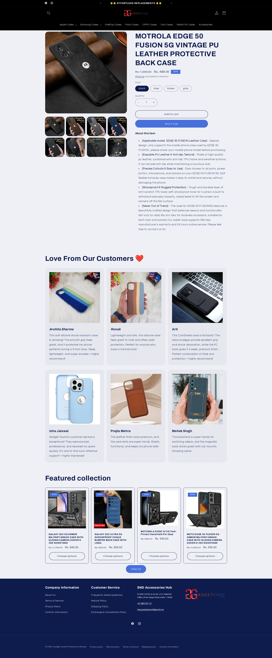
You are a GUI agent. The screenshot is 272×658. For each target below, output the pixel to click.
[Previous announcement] (100, 3)
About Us (50, 595)
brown (171, 88)
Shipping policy (149, 647)
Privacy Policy (53, 606)
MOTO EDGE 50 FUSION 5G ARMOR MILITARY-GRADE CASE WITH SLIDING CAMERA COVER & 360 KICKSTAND (204, 538)
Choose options (67, 556)
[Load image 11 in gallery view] (117, 147)
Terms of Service (54, 601)
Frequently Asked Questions (106, 595)
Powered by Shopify (77, 647)
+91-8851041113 (144, 603)
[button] (48, 13)
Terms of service (131, 647)
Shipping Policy (99, 606)
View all (136, 569)
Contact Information (56, 612)
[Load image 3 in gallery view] (96, 126)
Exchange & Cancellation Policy (108, 612)
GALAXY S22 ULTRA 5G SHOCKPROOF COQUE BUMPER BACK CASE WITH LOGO (111, 538)
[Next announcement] (171, 3)
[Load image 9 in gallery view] (75, 147)
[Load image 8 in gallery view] (54, 147)
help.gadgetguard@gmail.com (150, 609)
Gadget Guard (60, 647)
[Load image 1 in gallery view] (54, 126)
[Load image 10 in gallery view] (96, 147)
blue (156, 88)
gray (185, 88)
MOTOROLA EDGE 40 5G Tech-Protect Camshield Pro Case (159, 532)
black (142, 88)
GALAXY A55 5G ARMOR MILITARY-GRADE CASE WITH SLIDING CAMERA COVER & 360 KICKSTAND (66, 538)
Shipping (139, 77)
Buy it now (171, 123)
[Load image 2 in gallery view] (75, 126)
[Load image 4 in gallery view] (117, 126)
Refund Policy (98, 601)
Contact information (169, 647)
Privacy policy (96, 647)
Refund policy (113, 647)
